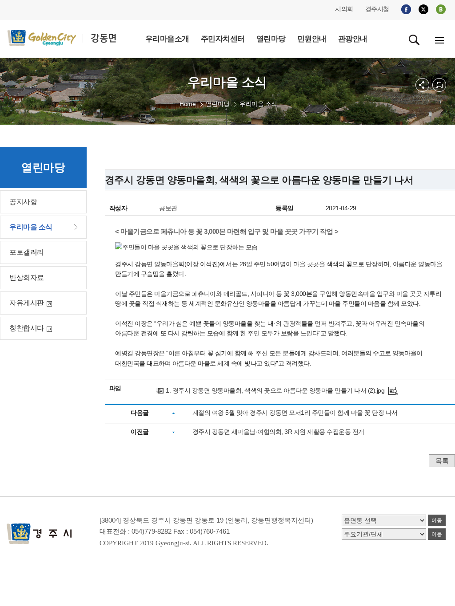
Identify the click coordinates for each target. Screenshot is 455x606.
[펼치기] (422, 85)
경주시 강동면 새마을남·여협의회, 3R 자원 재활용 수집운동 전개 (278, 431)
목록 (441, 460)
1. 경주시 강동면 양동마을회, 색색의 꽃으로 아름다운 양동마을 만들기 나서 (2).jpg (275, 390)
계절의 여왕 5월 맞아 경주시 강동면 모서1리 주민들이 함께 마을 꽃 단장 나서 (295, 412)
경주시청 (377, 8)
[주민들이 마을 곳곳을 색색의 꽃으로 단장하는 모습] (393, 390)
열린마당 (218, 103)
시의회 (344, 8)
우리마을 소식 (258, 103)
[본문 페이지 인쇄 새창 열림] (439, 85)
